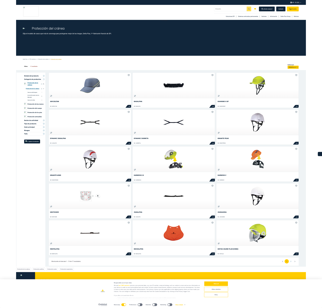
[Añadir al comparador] (51, 95)
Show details (179, 304)
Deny (216, 294)
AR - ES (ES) (296, 2)
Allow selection (216, 289)
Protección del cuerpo (35, 108)
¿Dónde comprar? (268, 9)
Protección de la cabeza (43, 59)
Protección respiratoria (66, 269)
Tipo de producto (30, 124)
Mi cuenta (294, 9)
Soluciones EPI (230, 16)
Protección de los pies (35, 112)
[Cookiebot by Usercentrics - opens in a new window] (102, 304)
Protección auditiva (38, 269)
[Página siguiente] (295, 261)
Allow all (216, 283)
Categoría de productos (32, 79)
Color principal (29, 127)
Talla (26, 134)
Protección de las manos (36, 104)
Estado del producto (31, 76)
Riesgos (27, 130)
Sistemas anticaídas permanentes (248, 16)
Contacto (280, 9)
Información (273, 16)
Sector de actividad (31, 120)
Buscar (249, 9)
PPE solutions (32, 59)
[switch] (140, 304)
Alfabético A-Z (292, 67)
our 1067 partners (124, 285)
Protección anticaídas (35, 116)
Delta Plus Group (285, 16)
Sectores (264, 16)
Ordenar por (291, 64)
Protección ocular (52, 269)
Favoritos (255, 9)
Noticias (296, 16)
